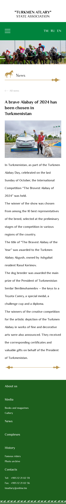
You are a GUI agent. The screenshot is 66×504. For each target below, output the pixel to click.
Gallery (9, 413)
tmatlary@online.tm (16, 488)
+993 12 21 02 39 (17, 478)
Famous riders (13, 456)
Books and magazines (17, 408)
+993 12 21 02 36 (17, 483)
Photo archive (12, 461)
